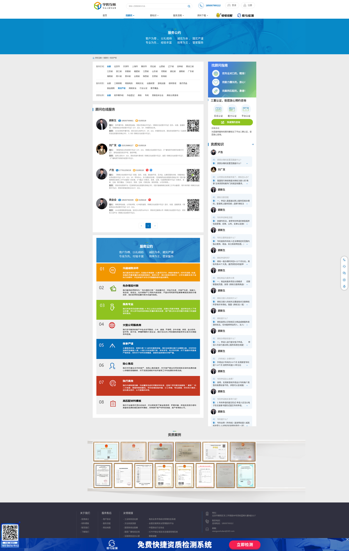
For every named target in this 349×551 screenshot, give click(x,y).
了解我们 (85, 532)
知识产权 (113, 58)
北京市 (117, 66)
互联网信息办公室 (132, 536)
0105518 (142, 121)
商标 (140, 95)
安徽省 (128, 71)
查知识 (153, 15)
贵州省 (128, 76)
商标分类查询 (172, 95)
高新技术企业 (157, 95)
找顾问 (129, 15)
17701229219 (125, 170)
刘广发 (112, 145)
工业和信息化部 (131, 519)
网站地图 (107, 527)
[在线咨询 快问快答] (344, 266)
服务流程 (177, 15)
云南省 (137, 76)
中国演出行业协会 (156, 527)
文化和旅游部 (130, 523)
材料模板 (85, 523)
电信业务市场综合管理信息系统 (162, 519)
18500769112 (213, 5)
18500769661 (127, 121)
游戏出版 (161, 83)
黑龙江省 (190, 66)
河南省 (164, 71)
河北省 (153, 66)
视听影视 (172, 83)
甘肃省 (155, 76)
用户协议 (107, 519)
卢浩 (111, 170)
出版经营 (150, 83)
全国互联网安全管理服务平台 (161, 523)
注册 (250, 5)
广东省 (191, 71)
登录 (234, 5)
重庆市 (144, 66)
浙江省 (119, 71)
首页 (105, 15)
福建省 (137, 71)
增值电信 (129, 83)
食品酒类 (111, 88)
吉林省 (180, 66)
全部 (109, 66)
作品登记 (131, 95)
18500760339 (127, 200)
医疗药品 (183, 83)
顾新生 (112, 120)
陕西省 (146, 76)
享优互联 (98, 58)
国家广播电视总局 (132, 532)
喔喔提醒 (153, 536)
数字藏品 (154, 88)
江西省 (146, 71)
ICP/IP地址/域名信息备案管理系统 (163, 532)
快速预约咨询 (233, 122)
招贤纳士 (85, 519)
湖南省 (182, 71)
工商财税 (118, 83)
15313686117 (127, 145)
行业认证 (143, 88)
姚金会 (112, 199)
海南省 (110, 76)
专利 (147, 95)
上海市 (135, 66)
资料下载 (201, 15)
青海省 (164, 76)
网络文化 (140, 83)
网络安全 (132, 88)
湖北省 (173, 71)
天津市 (126, 66)
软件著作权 (119, 95)
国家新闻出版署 (131, 527)
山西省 (162, 66)
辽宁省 (171, 66)
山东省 (155, 71)
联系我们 (85, 527)
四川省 (119, 76)
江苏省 (110, 71)
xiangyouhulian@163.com (223, 531)
